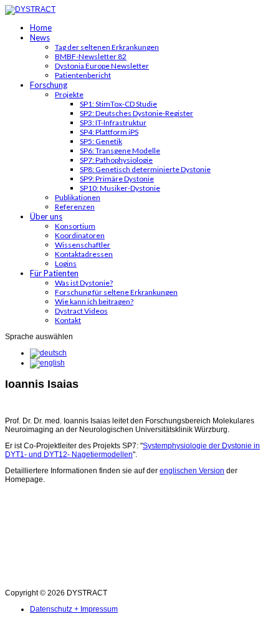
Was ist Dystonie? (84, 282)
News (40, 37)
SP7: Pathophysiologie (116, 160)
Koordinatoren (80, 235)
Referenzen (75, 206)
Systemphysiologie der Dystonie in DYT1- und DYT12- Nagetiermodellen (132, 450)
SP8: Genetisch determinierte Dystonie (145, 169)
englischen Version (192, 470)
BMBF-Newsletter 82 (91, 56)
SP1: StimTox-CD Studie (118, 103)
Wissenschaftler (82, 244)
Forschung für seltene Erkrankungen (116, 292)
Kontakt (68, 320)
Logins (66, 263)
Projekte (69, 94)
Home (41, 27)
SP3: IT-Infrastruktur (113, 122)
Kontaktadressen (84, 254)
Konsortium (75, 226)
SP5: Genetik (101, 141)
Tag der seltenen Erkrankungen (107, 47)
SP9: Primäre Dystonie (117, 178)
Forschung (48, 85)
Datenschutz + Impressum (74, 609)
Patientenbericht (83, 75)
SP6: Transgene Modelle (120, 150)
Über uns (46, 216)
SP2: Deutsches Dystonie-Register (136, 113)
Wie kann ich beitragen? (94, 301)
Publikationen (77, 197)
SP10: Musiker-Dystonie (120, 188)
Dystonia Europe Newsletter (102, 65)
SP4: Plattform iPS (109, 132)
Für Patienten (54, 273)
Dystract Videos (81, 310)
